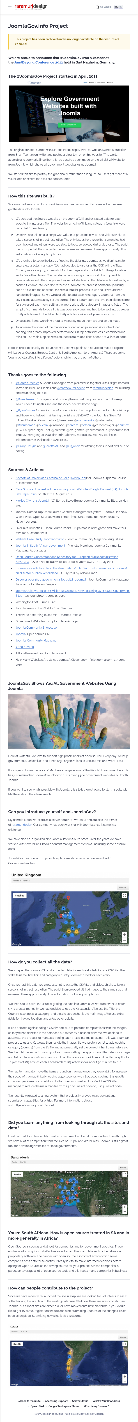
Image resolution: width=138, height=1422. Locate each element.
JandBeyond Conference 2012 (38, 62)
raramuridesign (103, 388)
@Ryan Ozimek (25, 410)
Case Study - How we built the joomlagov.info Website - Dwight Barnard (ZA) (66, 489)
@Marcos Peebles (27, 383)
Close (127, 7)
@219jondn (73, 446)
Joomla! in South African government (40, 545)
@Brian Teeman (26, 399)
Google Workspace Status (64, 1406)
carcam (73, 425)
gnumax (123, 425)
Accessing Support (56, 1401)
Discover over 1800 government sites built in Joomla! (51, 579)
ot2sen (86, 425)
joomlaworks (85, 420)
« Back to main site (29, 1401)
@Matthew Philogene (71, 388)
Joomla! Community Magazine (36, 640)
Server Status (80, 1401)
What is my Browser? (96, 1406)
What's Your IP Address (106, 1401)
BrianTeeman (26, 425)
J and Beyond (25, 646)
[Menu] (11, 7)
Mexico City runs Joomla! (32, 500)
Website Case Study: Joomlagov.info (40, 539)
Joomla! (21, 634)
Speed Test (37, 1406)
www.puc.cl (78, 478)
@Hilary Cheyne (26, 446)
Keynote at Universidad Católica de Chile (42, 478)
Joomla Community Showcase (36, 627)
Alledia (43, 425)
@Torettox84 (51, 446)
